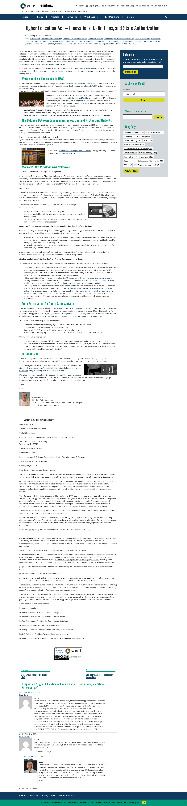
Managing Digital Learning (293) (137, 136)
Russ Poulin (28, 759)
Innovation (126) (146, 157)
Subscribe (143, 5)
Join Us (130, 16)
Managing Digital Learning (107, 41)
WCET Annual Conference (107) (146, 165)
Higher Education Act (67, 41)
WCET (126, 44)
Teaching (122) (130, 161)
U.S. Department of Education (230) (138, 148)
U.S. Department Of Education (111, 44)
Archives (126, 89)
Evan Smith (24, 695)
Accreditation (35, 38)
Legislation (90, 41)
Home (81, 5)
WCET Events (91, 16)
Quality (28, 44)
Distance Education (39, 41)
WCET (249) (148, 140)
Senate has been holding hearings (51, 71)
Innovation (80, 41)
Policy (40, 16)
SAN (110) (128, 165)
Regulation (49, 44)
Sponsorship (160, 5)
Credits (28, 41)
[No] (184, 803)
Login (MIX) (94, 5)
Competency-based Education (75, 38)
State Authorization (76, 44)
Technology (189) (131, 157)
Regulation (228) (130, 153)
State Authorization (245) (134, 144)
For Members (112, 16)
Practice (55, 16)
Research (59, 44)
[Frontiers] (36, 6)
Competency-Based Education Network (63, 283)
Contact (22, 795)
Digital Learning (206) (148, 153)
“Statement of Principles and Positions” (74, 98)
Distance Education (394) (134, 132)
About (26, 16)
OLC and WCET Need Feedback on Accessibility (99, 676)
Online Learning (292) (133, 140)
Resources (110, 5)
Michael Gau (24, 736)
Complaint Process (95, 38)
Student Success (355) (154, 132)
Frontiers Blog (127, 5)
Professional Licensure (151, 41)
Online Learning (125, 41)
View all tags (131, 171)
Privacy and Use (48, 795)
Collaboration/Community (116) (151, 161)
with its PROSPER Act (88, 68)
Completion (108, 38)
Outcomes (137, 41)
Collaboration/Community (51, 38)
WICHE (132, 44)
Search (144, 100)
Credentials (155, 38)
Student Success (91, 44)
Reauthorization (38, 44)
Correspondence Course (124, 38)
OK (144, 803)
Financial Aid (53, 41)
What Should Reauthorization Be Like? (34, 676)
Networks (72, 16)
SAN (65, 44)
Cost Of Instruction (142, 38)
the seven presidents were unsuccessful (96, 278)
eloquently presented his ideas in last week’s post (76, 83)
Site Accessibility (66, 795)
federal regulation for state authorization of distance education (82, 308)
